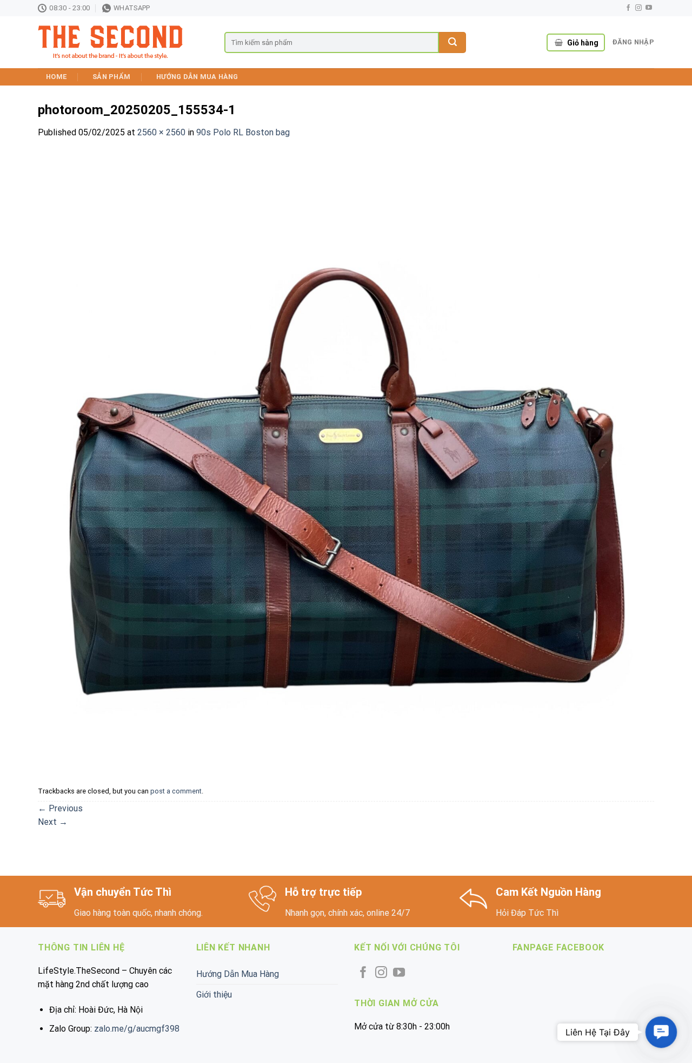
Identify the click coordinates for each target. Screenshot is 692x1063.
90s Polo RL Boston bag (243, 132)
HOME (56, 77)
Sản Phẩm (111, 77)
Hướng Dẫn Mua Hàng (197, 77)
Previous (60, 808)
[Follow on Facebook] (628, 8)
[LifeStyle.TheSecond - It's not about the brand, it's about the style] (123, 42)
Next (53, 822)
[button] (661, 1032)
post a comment (176, 791)
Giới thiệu (214, 994)
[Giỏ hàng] (558, 43)
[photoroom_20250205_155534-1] (346, 460)
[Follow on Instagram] (638, 8)
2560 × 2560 (161, 132)
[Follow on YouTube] (649, 8)
